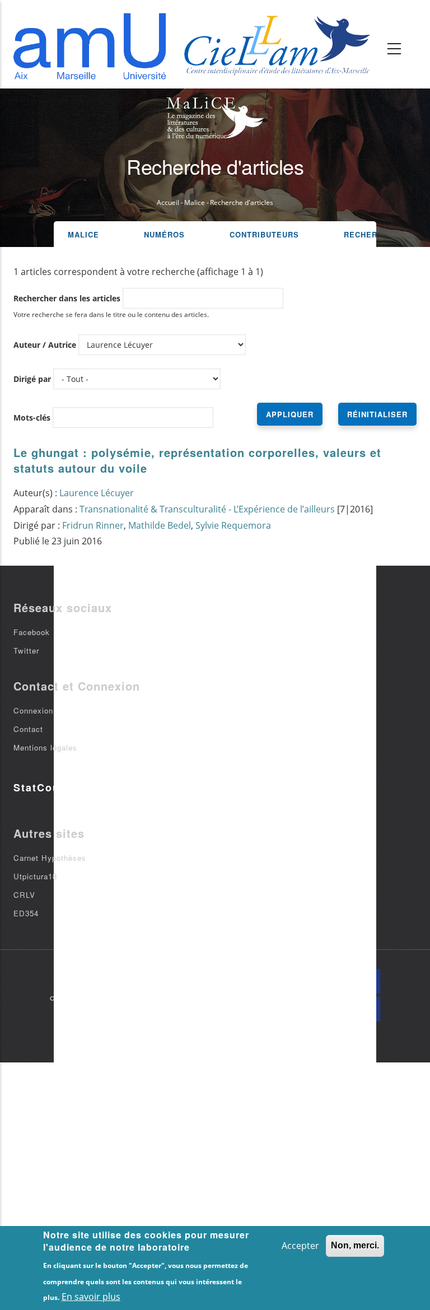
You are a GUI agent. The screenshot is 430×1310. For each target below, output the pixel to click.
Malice (194, 202)
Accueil (168, 202)
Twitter (26, 650)
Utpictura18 (35, 876)
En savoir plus (91, 1296)
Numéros (164, 234)
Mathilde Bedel (159, 525)
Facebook (31, 632)
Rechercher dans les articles (66, 298)
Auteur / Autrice (44, 344)
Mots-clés (31, 417)
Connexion (33, 710)
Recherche (369, 234)
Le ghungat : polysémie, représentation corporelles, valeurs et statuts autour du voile (197, 460)
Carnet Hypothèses (49, 857)
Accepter (300, 1245)
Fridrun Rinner (93, 525)
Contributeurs (264, 234)
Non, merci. (355, 1245)
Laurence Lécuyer (96, 493)
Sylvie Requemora (233, 525)
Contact (28, 729)
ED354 (26, 913)
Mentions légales (45, 747)
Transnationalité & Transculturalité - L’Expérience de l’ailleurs (207, 509)
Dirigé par (32, 379)
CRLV (24, 894)
